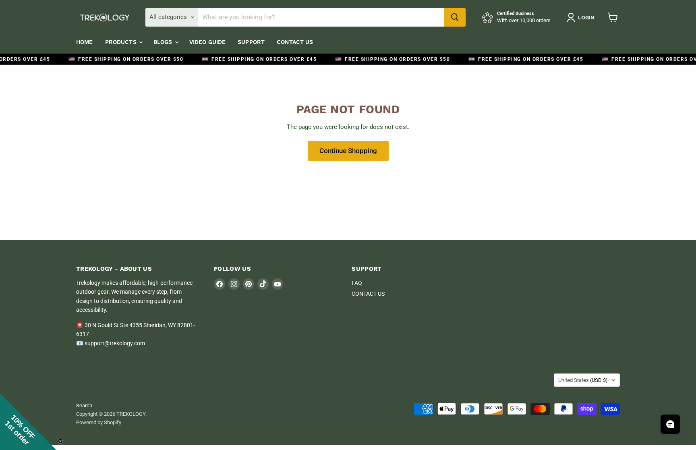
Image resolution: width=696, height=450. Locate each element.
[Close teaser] (60, 441)
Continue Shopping (348, 151)
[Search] (455, 17)
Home (84, 42)
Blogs (163, 42)
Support (251, 42)
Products (121, 42)
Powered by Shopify (98, 422)
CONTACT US (368, 293)
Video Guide (207, 42)
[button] (28, 422)
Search (84, 405)
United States (583, 380)
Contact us (295, 42)
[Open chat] (670, 424)
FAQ (357, 283)
